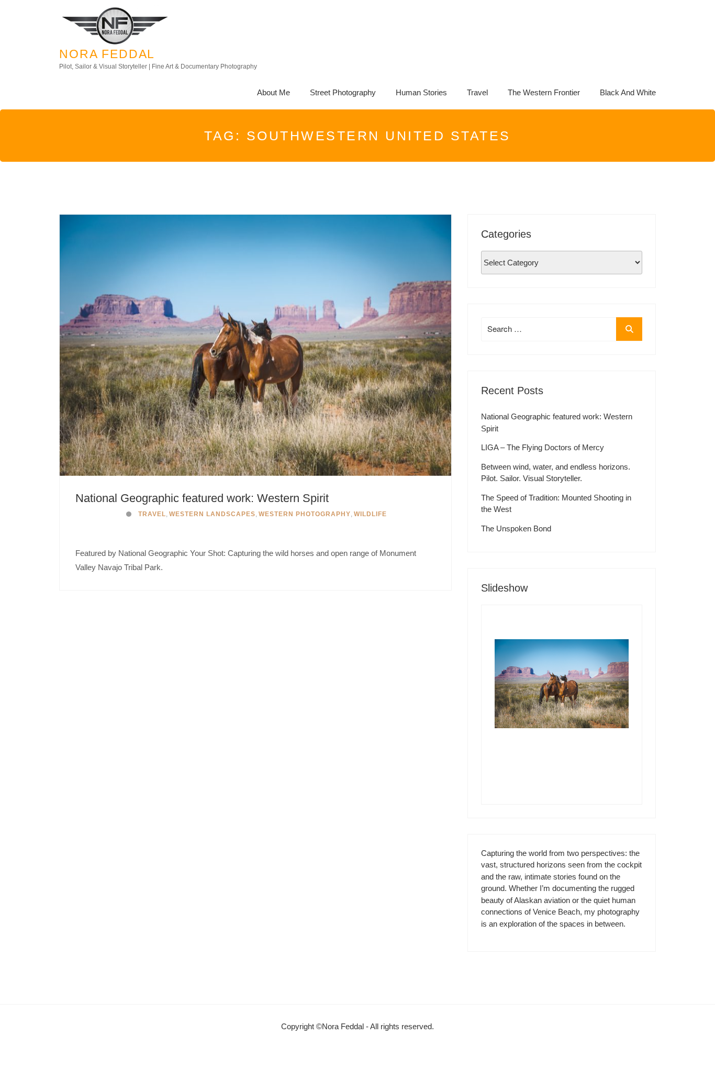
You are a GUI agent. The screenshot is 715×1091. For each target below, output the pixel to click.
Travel (477, 92)
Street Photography (343, 92)
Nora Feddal (107, 54)
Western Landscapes (212, 514)
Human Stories (421, 92)
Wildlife (370, 514)
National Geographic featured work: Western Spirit (202, 498)
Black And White (628, 92)
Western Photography (305, 514)
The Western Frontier (544, 92)
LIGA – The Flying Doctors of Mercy (542, 447)
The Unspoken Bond (516, 528)
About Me (273, 92)
